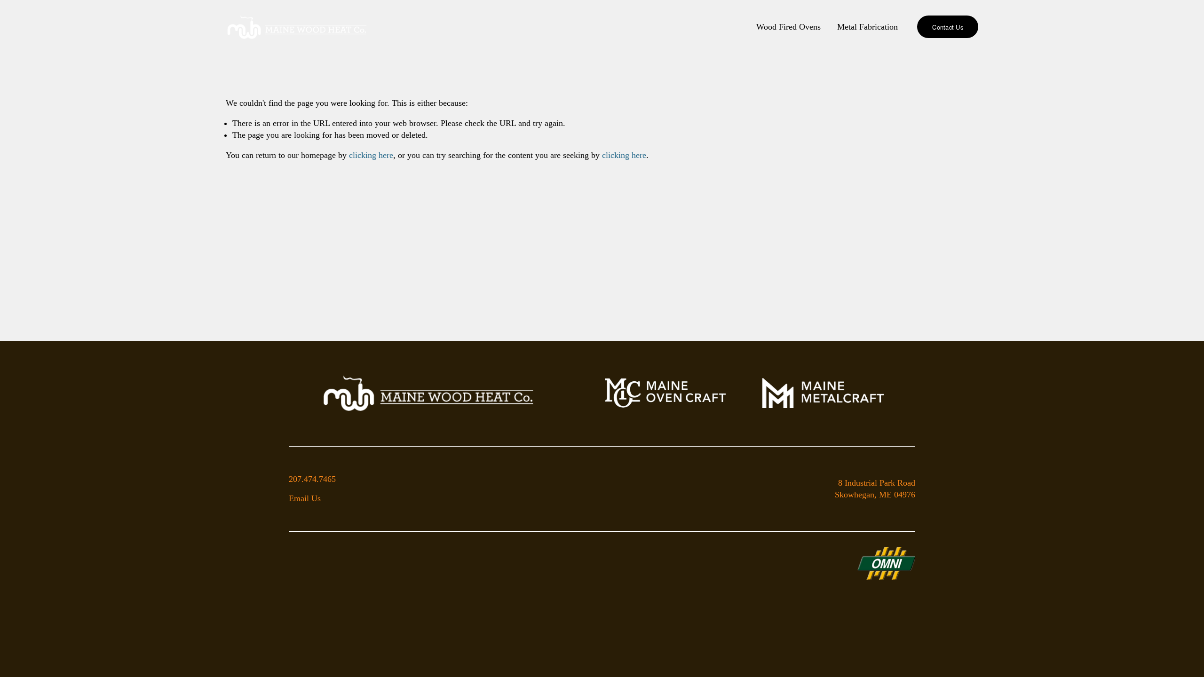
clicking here (371, 155)
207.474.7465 (312, 479)
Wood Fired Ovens (788, 26)
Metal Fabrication (867, 26)
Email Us (305, 498)
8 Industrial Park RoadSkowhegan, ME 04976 (875, 488)
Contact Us (947, 27)
